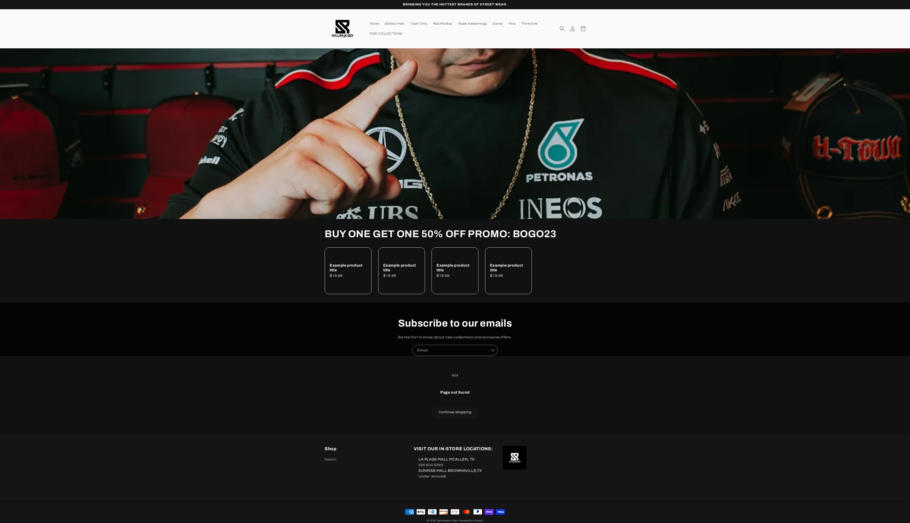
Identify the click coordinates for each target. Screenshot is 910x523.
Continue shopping (455, 412)
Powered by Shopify (471, 520)
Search (331, 459)
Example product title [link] (346, 267)
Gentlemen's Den (447, 520)
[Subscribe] (492, 350)
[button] (562, 28)
